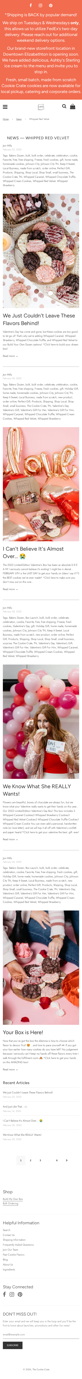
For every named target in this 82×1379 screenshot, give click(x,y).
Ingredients (9, 1269)
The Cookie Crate (36, 406)
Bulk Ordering (10, 1203)
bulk (28, 155)
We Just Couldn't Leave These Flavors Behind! (28, 1092)
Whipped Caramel (34, 177)
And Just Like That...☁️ (15, 1106)
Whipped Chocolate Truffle (60, 177)
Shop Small (45, 172)
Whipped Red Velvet (44, 181)
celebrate (50, 155)
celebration (62, 155)
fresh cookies (50, 160)
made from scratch (30, 168)
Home (6, 119)
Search (6, 1230)
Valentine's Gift (11, 410)
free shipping (25, 160)
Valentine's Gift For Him (61, 410)
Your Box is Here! (23, 1032)
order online (49, 168)
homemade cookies (13, 164)
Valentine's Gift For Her (33, 410)
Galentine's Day (21, 626)
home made (71, 160)
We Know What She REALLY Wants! (22, 1135)
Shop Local (31, 172)
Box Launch (32, 618)
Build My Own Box (13, 1199)
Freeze (38, 160)
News (19, 119)
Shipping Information (14, 1240)
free (15, 160)
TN (20, 177)
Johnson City (32, 164)
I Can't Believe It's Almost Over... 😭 (23, 1121)
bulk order (37, 155)
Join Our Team (10, 1250)
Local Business (11, 168)
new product (65, 397)
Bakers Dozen (16, 155)
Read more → (10, 356)
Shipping (19, 172)
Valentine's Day (60, 406)
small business (60, 172)
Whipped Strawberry (49, 418)
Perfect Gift (63, 168)
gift (61, 160)
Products (8, 172)
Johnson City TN (50, 164)
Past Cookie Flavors (13, 1254)
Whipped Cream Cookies (17, 181)
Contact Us (9, 1235)
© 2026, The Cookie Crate (36, 1369)
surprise (7, 643)
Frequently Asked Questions (18, 1245)
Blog (5, 1259)
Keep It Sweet (67, 164)
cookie (73, 155)
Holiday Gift (71, 389)
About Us (8, 1264)
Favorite (7, 160)
